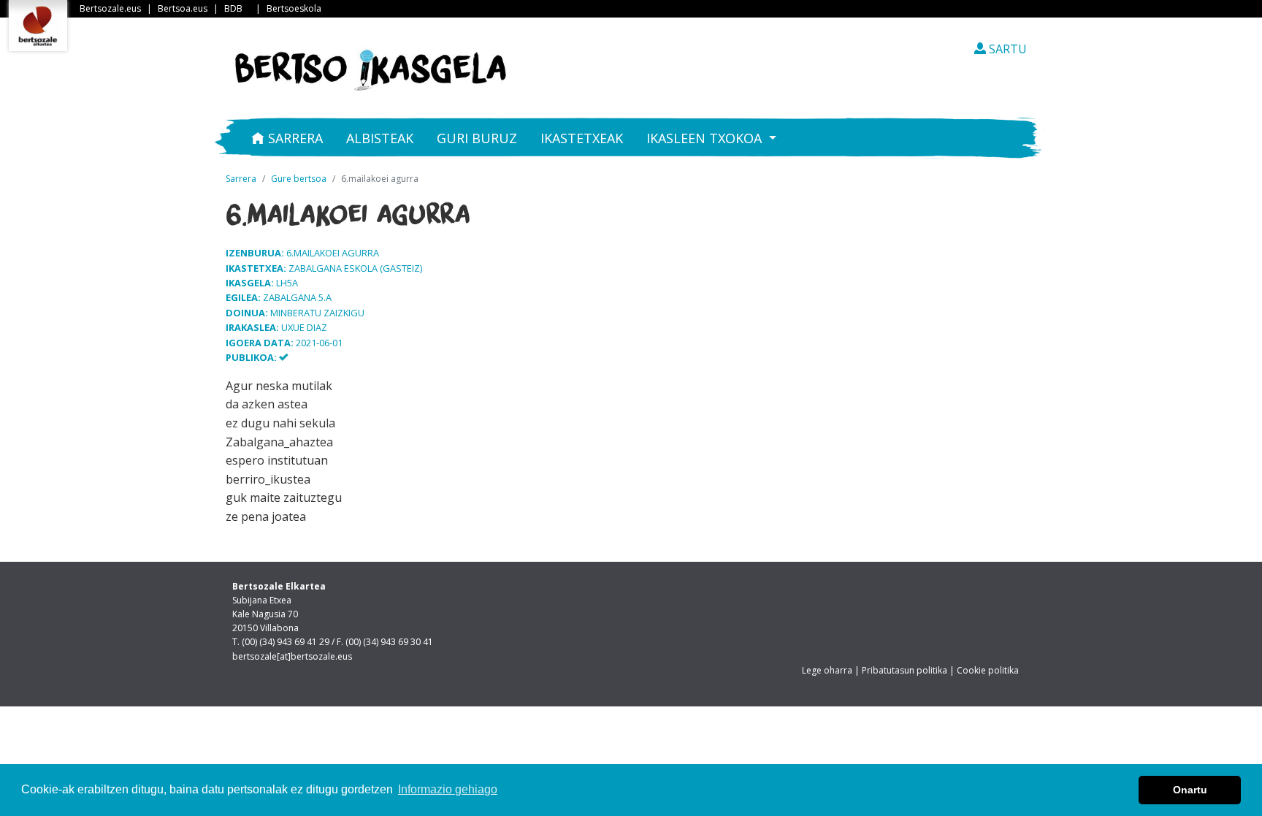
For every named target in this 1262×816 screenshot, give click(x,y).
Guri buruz (477, 138)
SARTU (1006, 49)
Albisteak (379, 138)
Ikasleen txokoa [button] (705, 138)
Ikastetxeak (581, 138)
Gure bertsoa (298, 178)
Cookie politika (988, 670)
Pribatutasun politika (904, 670)
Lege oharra (827, 670)
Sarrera (293, 138)
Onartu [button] (1190, 790)
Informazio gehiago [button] (447, 789)
